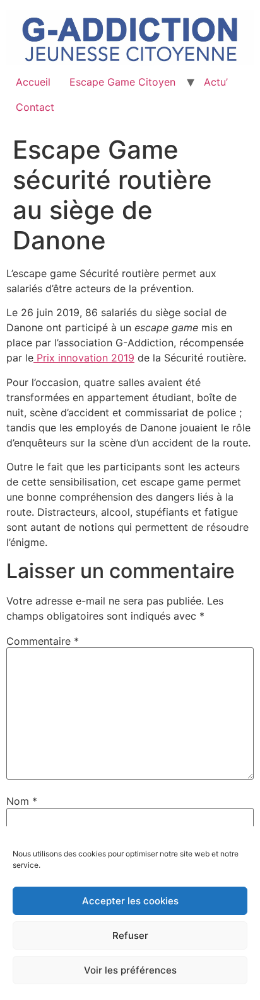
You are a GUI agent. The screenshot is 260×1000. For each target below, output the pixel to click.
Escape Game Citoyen (122, 82)
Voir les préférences (130, 970)
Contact (35, 107)
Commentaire (42, 641)
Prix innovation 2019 (83, 357)
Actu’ (216, 82)
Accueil (33, 82)
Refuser (130, 935)
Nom (21, 801)
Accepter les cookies (130, 901)
